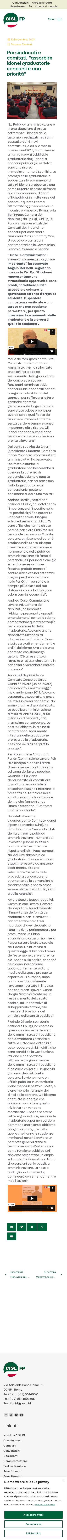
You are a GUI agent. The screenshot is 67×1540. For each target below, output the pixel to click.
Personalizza (34, 1524)
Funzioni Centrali (21, 44)
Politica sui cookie (45, 1504)
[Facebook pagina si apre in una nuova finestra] (6, 1415)
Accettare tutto (34, 1514)
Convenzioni (11, 1451)
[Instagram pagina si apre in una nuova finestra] (21, 1415)
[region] (33, 1508)
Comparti (9, 1445)
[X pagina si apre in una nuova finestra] (11, 1415)
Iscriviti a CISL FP (14, 1435)
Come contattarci (15, 1461)
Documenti (10, 1456)
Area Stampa (12, 1471)
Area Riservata (13, 1476)
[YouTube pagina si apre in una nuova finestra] (16, 1415)
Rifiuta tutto (33, 1533)
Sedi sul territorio (14, 1466)
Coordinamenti (13, 1440)
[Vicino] (63, 1480)
